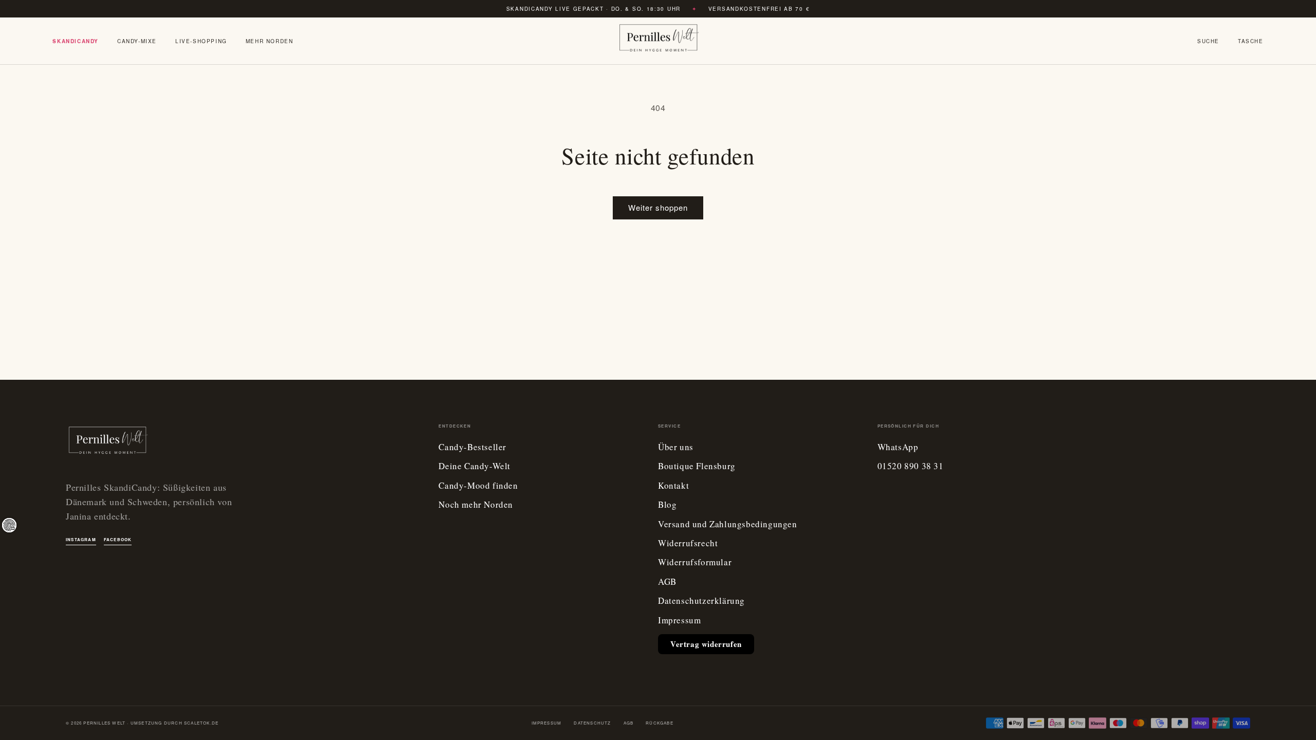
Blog (667, 504)
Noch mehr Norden (475, 504)
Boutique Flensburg (697, 466)
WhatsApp (898, 447)
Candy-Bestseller (472, 447)
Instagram (81, 539)
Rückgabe (659, 723)
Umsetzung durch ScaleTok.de (174, 723)
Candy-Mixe (137, 41)
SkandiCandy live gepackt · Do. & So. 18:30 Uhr (593, 8)
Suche (1208, 41)
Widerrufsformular (695, 562)
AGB (667, 582)
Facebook (118, 539)
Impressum (679, 620)
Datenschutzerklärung (701, 601)
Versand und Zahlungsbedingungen (727, 524)
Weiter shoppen (658, 207)
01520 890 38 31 (911, 466)
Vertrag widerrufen (706, 644)
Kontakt (673, 485)
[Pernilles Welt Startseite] (658, 41)
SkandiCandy (75, 41)
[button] (1251, 41)
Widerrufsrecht (688, 543)
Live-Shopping (201, 41)
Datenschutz (592, 723)
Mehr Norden (270, 41)
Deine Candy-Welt (474, 466)
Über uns (675, 447)
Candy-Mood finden (478, 485)
